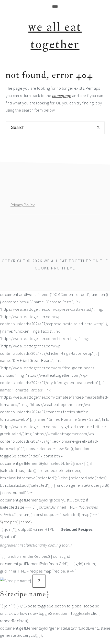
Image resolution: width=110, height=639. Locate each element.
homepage (61, 95)
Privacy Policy (22, 204)
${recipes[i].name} (16, 521)
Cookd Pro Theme (55, 267)
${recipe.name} (24, 594)
